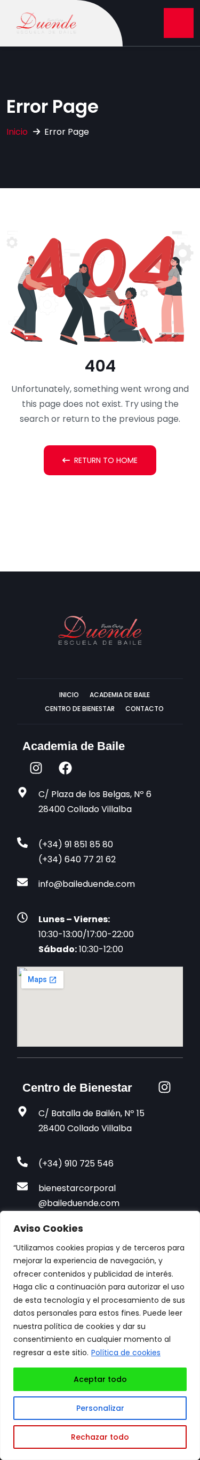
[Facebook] (65, 768)
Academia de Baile (120, 694)
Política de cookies (126, 1352)
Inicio (17, 132)
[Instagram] (35, 768)
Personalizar (100, 1408)
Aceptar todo (100, 1379)
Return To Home (106, 460)
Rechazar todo (100, 1437)
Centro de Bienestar (80, 708)
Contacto (144, 708)
